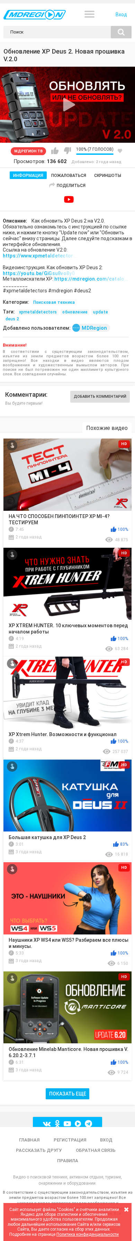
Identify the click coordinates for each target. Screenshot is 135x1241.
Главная (29, 1140)
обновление (75, 312)
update (100, 312)
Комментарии (25, 394)
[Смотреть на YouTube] (69, 199)
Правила (67, 1160)
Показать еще (67, 1094)
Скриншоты (107, 175)
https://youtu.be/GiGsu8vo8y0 (39, 273)
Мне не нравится (67, 150)
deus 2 (12, 319)
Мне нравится (54, 150)
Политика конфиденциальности (87, 1234)
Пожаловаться (68, 175)
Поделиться (71, 185)
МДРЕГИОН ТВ (28, 151)
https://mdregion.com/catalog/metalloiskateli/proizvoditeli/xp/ (92, 279)
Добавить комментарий (100, 396)
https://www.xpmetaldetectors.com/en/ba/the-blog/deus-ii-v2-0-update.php (41, 255)
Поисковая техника (54, 302)
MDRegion (94, 328)
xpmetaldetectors (38, 312)
